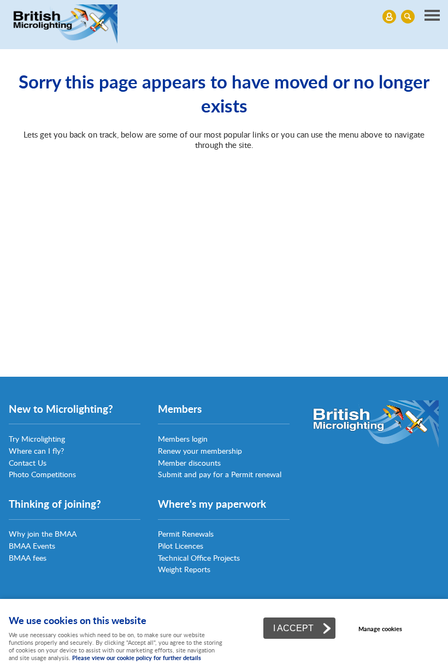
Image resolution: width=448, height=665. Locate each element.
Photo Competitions (42, 474)
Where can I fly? (36, 451)
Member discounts (189, 463)
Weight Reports (184, 569)
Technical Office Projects (199, 558)
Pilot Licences (180, 546)
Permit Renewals (186, 534)
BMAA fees (27, 558)
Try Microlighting (37, 439)
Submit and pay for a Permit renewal (219, 474)
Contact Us (27, 463)
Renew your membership (200, 451)
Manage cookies (380, 629)
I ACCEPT (293, 628)
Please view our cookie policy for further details (136, 658)
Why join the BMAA (42, 534)
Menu (224, 16)
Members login (183, 439)
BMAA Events (32, 546)
